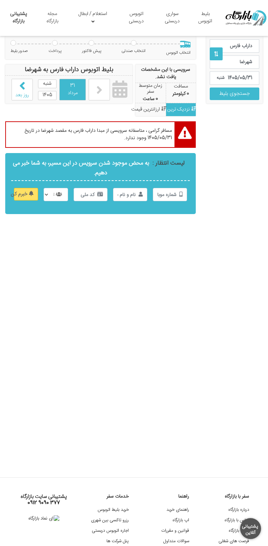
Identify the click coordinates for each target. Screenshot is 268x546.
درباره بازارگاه (238, 510)
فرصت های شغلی (233, 541)
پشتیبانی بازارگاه (18, 17)
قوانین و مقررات (175, 530)
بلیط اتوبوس (205, 17)
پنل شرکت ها (117, 541)
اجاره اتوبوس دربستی (110, 530)
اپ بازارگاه (180, 520)
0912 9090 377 (44, 503)
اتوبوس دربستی (136, 17)
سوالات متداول (176, 541)
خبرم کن (21, 194)
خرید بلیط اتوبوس (113, 510)
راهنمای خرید (177, 510)
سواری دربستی (172, 17)
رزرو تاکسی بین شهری (110, 520)
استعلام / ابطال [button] (93, 14)
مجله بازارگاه (52, 17)
